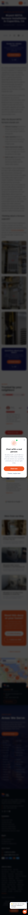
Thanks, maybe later (14, 473)
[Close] (24, 440)
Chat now (14, 469)
